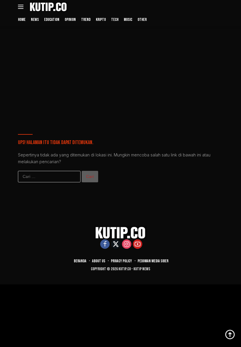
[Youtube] (137, 244)
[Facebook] (105, 244)
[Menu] (22, 7)
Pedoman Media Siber (153, 260)
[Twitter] (115, 244)
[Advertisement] (120, 73)
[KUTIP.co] (47, 7)
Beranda (80, 260)
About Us (98, 260)
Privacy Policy (121, 260)
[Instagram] (126, 244)
